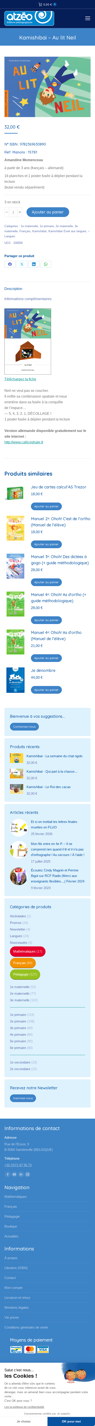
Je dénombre (43, 670)
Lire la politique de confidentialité (24, 1407)
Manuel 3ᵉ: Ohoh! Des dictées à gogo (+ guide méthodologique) (60, 559)
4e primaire (18, 1034)
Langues (9, 236)
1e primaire (47, 226)
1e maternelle (29, 226)
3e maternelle (19, 1000)
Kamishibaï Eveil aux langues (67, 231)
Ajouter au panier (48, 212)
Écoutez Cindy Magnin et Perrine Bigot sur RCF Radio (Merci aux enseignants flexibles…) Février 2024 (57, 875)
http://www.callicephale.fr (23, 442)
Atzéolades (18, 916)
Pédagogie (20, 974)
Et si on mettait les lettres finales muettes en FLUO (54, 824)
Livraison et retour (17, 1297)
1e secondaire (20, 1062)
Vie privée (11, 1317)
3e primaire (18, 1028)
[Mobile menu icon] (88, 18)
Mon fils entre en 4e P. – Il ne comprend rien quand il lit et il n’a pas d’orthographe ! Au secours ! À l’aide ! (57, 849)
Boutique (10, 1226)
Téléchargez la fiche (20, 379)
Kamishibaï (39, 231)
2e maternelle (64, 226)
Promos (15, 923)
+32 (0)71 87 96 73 (18, 1165)
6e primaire (18, 1048)
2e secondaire (20, 1069)
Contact (10, 1278)
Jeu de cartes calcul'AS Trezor (58, 487)
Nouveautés (18, 942)
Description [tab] (13, 289)
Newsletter (17, 929)
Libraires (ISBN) (16, 1268)
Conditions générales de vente (26, 1327)
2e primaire (18, 1021)
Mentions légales (16, 1307)
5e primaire (18, 1041)
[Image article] (19, 828)
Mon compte (13, 1288)
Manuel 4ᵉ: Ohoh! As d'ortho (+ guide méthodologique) (58, 597)
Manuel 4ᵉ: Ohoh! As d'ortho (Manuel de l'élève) (56, 635)
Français (24, 231)
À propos (10, 1258)
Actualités (11, 1236)
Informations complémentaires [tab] (27, 299)
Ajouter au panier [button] (46, 506)
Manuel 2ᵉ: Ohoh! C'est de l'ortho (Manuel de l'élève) (60, 521)
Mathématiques (24, 951)
